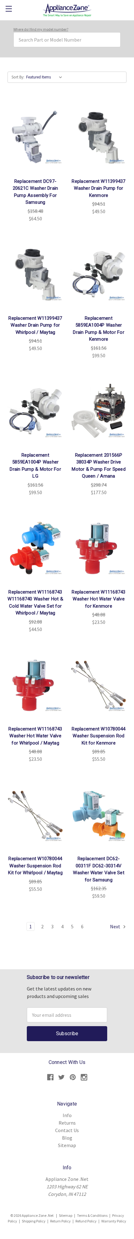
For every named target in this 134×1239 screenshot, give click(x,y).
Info (67, 1115)
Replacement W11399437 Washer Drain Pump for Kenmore (98, 188)
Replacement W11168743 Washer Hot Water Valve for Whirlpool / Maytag (35, 736)
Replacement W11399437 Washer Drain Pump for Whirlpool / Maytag (35, 325)
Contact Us (67, 1130)
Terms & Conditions (92, 1215)
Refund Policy (86, 1221)
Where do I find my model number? (40, 29)
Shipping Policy (33, 1221)
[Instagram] (84, 1077)
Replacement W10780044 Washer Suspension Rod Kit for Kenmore (98, 736)
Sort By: (18, 77)
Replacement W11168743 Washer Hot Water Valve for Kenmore (98, 599)
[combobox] (67, 39)
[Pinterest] (72, 1077)
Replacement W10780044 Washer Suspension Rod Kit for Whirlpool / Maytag (35, 865)
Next (115, 926)
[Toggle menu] (8, 8)
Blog (67, 1138)
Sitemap (67, 1145)
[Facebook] (50, 1077)
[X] (61, 1077)
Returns (67, 1123)
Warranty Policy (113, 1221)
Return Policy (60, 1221)
